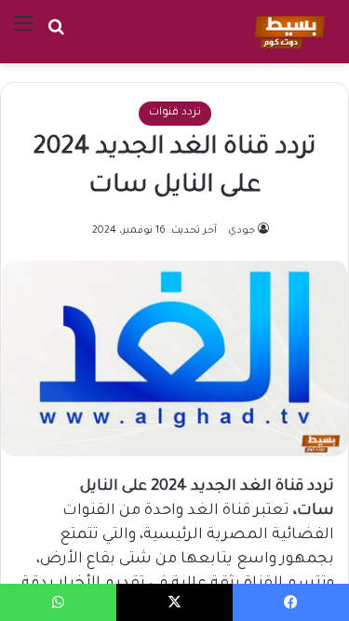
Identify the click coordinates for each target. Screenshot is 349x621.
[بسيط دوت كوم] (287, 31)
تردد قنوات (175, 113)
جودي (241, 230)
